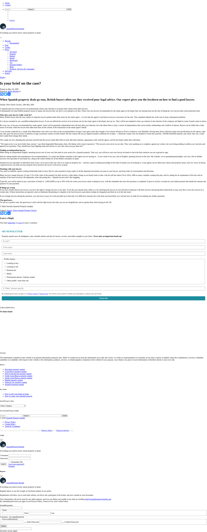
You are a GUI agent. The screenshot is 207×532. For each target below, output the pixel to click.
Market (12, 56)
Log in (12, 20)
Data (6, 45)
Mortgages (14, 60)
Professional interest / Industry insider (20, 277)
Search (7, 73)
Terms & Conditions (12, 426)
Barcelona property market (15, 369)
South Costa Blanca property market (18, 378)
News (7, 50)
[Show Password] (25, 522)
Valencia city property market (16, 382)
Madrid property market (14, 380)
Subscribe (11, 223)
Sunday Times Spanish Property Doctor (22, 210)
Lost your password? (16, 464)
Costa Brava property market (16, 372)
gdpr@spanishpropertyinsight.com (98, 499)
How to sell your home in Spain (17, 394)
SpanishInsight (15, 29)
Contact (8, 5)
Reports (8, 41)
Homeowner (11, 270)
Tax (11, 63)
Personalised (14, 43)
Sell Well (8, 71)
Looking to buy (12, 263)
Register (12, 466)
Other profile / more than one (17, 281)
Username (4, 455)
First (26, 513)
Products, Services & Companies (22, 69)
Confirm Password (71, 522)
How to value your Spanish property (18, 396)
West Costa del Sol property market (18, 374)
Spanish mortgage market (14, 384)
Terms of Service (62, 430)
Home (2, 77)
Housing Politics (16, 65)
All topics (13, 52)
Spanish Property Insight (15, 418)
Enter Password (33, 522)
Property (13, 54)
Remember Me (17, 462)
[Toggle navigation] (1, 37)
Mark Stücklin (13, 91)
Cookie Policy (10, 424)
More (12, 67)
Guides (7, 47)
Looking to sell (12, 267)
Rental (12, 58)
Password (4, 458)
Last (52, 513)
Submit (3, 526)
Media (9, 274)
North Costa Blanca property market (18, 376)
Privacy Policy (33, 294)
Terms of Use (44, 294)
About (7, 3)
